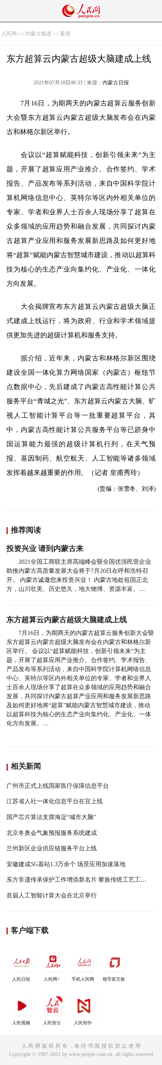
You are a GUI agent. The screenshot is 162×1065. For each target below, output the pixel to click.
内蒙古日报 (115, 82)
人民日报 (21, 979)
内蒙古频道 (38, 34)
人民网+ (52, 979)
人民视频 (21, 1022)
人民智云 (52, 1022)
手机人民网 (83, 979)
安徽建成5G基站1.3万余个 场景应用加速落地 (65, 864)
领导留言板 (113, 979)
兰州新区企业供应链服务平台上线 (51, 848)
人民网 (9, 34)
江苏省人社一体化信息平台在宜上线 (54, 801)
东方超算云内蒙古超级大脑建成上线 (66, 619)
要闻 (65, 34)
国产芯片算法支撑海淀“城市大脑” (51, 817)
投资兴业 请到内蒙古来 (45, 548)
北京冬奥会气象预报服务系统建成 (51, 833)
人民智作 (83, 1022)
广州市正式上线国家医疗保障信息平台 (57, 786)
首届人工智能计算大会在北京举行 (51, 895)
